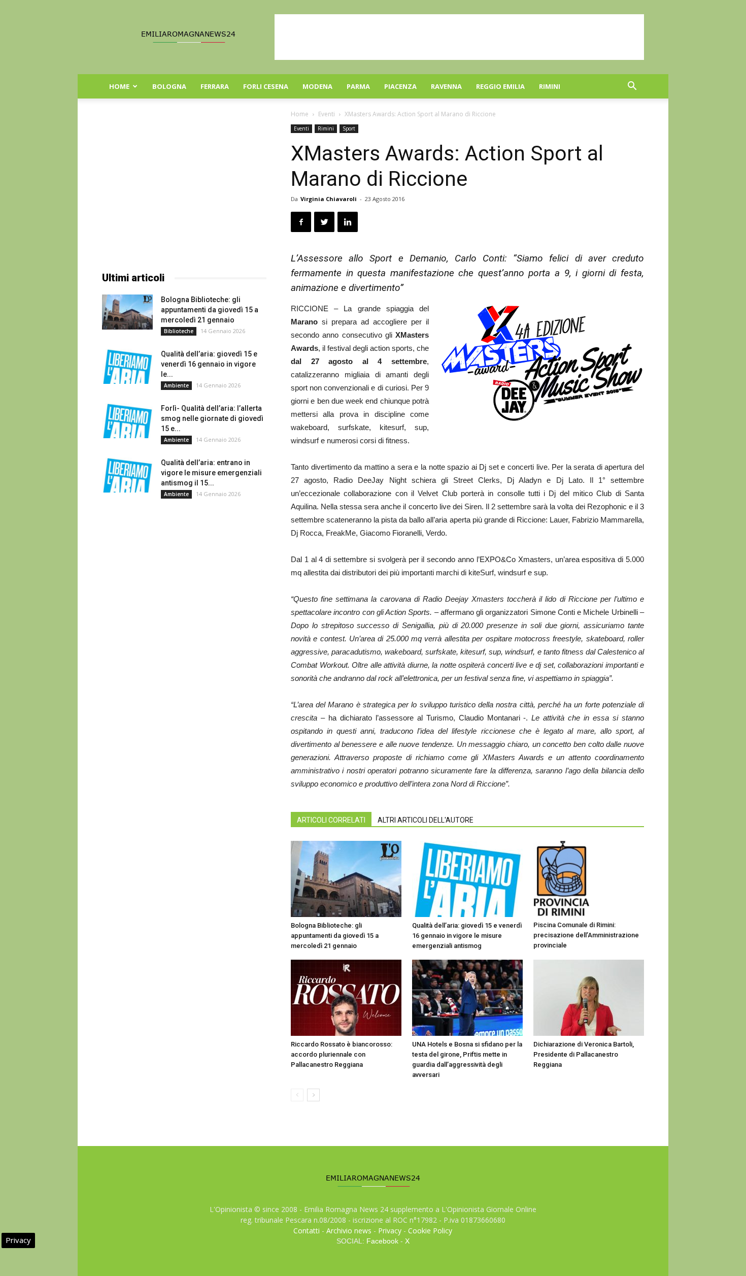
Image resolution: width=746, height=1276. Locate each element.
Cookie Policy (430, 1230)
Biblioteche (178, 331)
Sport (349, 128)
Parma (358, 86)
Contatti (306, 1230)
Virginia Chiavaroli (328, 199)
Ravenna (446, 86)
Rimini (549, 86)
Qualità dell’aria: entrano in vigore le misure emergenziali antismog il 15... (211, 473)
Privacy (389, 1230)
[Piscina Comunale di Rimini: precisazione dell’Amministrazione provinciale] (588, 879)
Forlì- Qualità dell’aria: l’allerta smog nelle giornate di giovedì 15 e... (212, 418)
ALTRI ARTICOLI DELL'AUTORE (425, 820)
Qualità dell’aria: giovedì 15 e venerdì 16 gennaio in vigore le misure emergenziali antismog (467, 936)
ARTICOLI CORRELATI (331, 820)
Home (119, 86)
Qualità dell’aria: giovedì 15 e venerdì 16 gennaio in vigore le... (209, 364)
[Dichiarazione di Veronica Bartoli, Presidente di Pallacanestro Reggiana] (588, 998)
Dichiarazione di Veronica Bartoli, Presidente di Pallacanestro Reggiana (583, 1054)
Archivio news (348, 1230)
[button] (632, 87)
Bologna (169, 86)
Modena (317, 86)
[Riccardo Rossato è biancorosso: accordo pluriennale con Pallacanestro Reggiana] (346, 998)
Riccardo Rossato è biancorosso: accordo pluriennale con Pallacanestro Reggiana (341, 1054)
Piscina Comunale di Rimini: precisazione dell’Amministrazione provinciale (586, 935)
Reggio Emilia (500, 86)
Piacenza (400, 86)
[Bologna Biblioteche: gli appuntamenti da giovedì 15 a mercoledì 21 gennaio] (346, 879)
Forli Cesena (265, 86)
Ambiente (176, 385)
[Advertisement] (459, 37)
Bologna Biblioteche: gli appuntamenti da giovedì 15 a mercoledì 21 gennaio (335, 936)
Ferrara (214, 86)
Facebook (382, 1241)
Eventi (326, 114)
